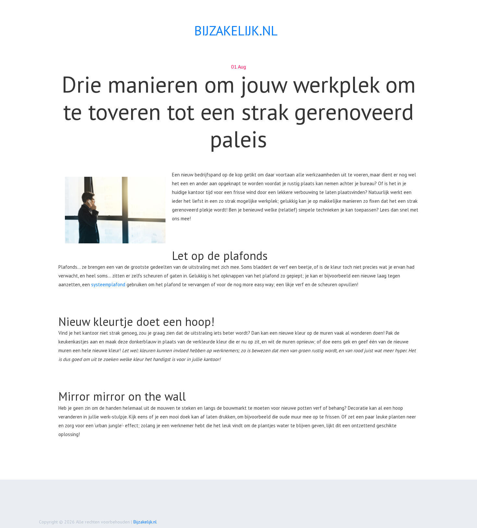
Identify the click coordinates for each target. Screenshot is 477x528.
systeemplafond (108, 284)
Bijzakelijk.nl (145, 522)
